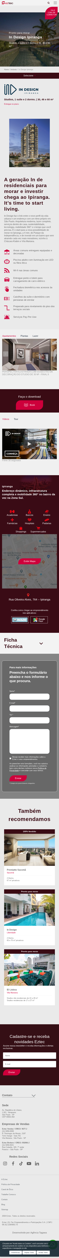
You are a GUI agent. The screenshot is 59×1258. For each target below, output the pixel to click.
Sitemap (4, 1210)
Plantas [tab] (24, 336)
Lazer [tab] (35, 336)
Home (6, 69)
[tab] (48, 3)
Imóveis (14, 69)
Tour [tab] (16, 419)
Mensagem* (14, 727)
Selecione (28, 75)
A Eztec (4, 1179)
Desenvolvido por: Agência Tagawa (29, 1233)
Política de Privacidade (10, 1184)
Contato (4, 1199)
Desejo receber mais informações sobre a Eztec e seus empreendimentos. (28, 758)
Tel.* (11, 715)
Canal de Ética (7, 1189)
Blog (3, 1205)
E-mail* (12, 703)
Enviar (18, 778)
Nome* (12, 691)
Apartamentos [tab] (9, 336)
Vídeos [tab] (5, 419)
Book (32, 405)
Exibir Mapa (29, 561)
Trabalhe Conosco (8, 1194)
